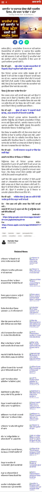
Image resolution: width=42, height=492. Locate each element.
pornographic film (27, 233)
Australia (11, 233)
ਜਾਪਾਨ (19, 236)
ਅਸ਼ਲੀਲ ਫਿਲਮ (27, 236)
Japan (18, 233)
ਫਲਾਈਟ (4, 236)
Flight (4, 233)
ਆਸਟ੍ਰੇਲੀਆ (12, 236)
